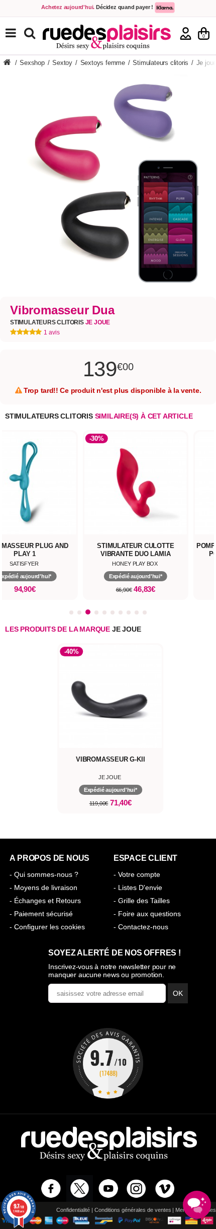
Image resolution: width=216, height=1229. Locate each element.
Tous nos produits (18, 33)
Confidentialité (73, 1210)
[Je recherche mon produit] (31, 32)
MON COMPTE (185, 33)
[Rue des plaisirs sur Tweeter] (79, 1188)
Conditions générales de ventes (132, 1210)
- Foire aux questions (147, 914)
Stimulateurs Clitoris (60, 322)
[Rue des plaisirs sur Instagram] (136, 1188)
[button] (71, 612)
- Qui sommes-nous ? (44, 874)
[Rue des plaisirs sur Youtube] (108, 1188)
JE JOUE (126, 629)
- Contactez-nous (141, 927)
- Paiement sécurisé (41, 914)
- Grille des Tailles (142, 901)
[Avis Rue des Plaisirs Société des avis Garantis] (108, 1063)
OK (178, 993)
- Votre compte (137, 874)
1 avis (52, 332)
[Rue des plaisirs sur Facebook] (51, 1188)
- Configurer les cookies (47, 927)
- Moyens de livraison (43, 887)
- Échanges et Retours (45, 901)
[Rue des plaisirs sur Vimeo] (165, 1188)
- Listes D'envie (138, 887)
